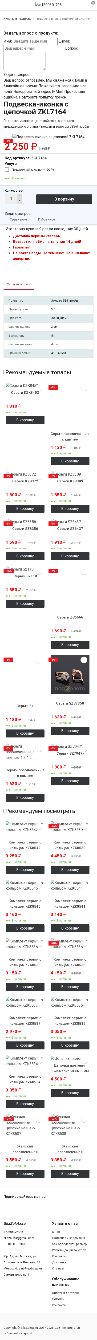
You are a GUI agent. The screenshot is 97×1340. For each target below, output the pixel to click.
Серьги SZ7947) (70, 753)
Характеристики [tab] (19, 284)
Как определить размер (69, 1244)
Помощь (58, 1299)
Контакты (59, 1256)
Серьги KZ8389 (70, 481)
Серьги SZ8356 (25, 529)
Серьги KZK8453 (25, 392)
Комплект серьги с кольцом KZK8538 (25, 962)
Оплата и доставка (66, 1293)
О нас (56, 1232)
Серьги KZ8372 (25, 481)
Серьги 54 (25, 706)
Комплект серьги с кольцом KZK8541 (70, 904)
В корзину (25, 420)
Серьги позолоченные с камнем (70, 436)
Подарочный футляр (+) (33, 169)
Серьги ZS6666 (70, 617)
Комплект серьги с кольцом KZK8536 (70, 962)
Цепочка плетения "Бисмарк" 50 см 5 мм (70, 1068)
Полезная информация (68, 1238)
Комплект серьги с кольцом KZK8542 (25, 845)
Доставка (59, 1262)
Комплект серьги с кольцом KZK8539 (70, 845)
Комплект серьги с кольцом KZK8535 (70, 1021)
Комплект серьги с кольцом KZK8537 (25, 1021)
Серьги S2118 (25, 576)
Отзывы (58, 1268)
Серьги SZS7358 (70, 703)
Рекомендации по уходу (69, 1250)
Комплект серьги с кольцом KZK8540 (25, 904)
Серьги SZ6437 (70, 529)
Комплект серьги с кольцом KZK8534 (25, 1079)
